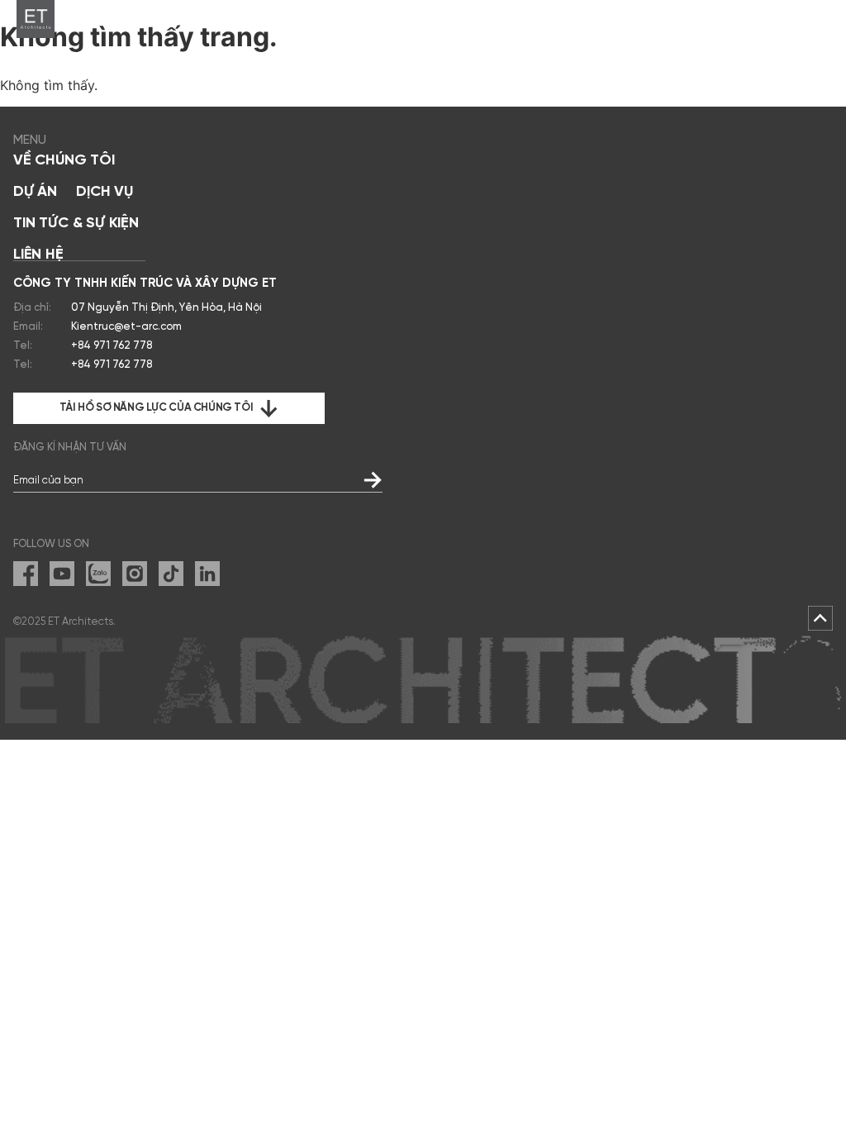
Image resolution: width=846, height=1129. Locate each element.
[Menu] (819, 19)
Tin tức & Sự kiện (76, 223)
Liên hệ (38, 255)
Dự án (35, 192)
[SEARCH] (784, 19)
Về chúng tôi (64, 160)
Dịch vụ (104, 192)
